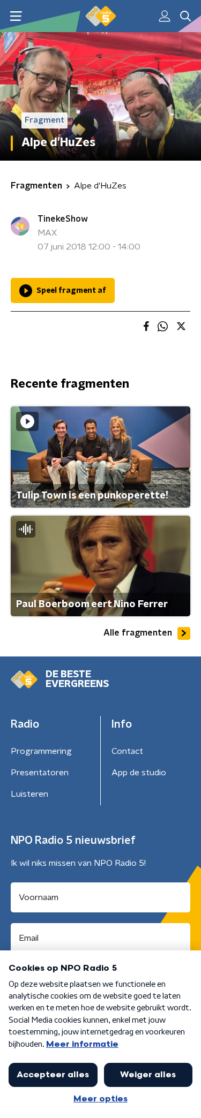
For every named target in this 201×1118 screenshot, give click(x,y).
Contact (127, 751)
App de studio (138, 772)
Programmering (41, 751)
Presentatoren (40, 772)
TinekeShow (63, 219)
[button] (15, 16)
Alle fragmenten (137, 633)
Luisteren (29, 794)
